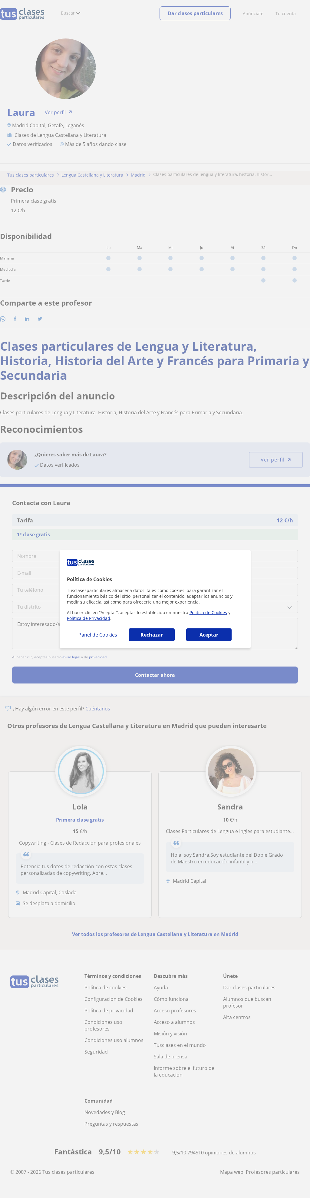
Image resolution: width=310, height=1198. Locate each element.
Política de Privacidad (88, 618)
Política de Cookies (208, 612)
